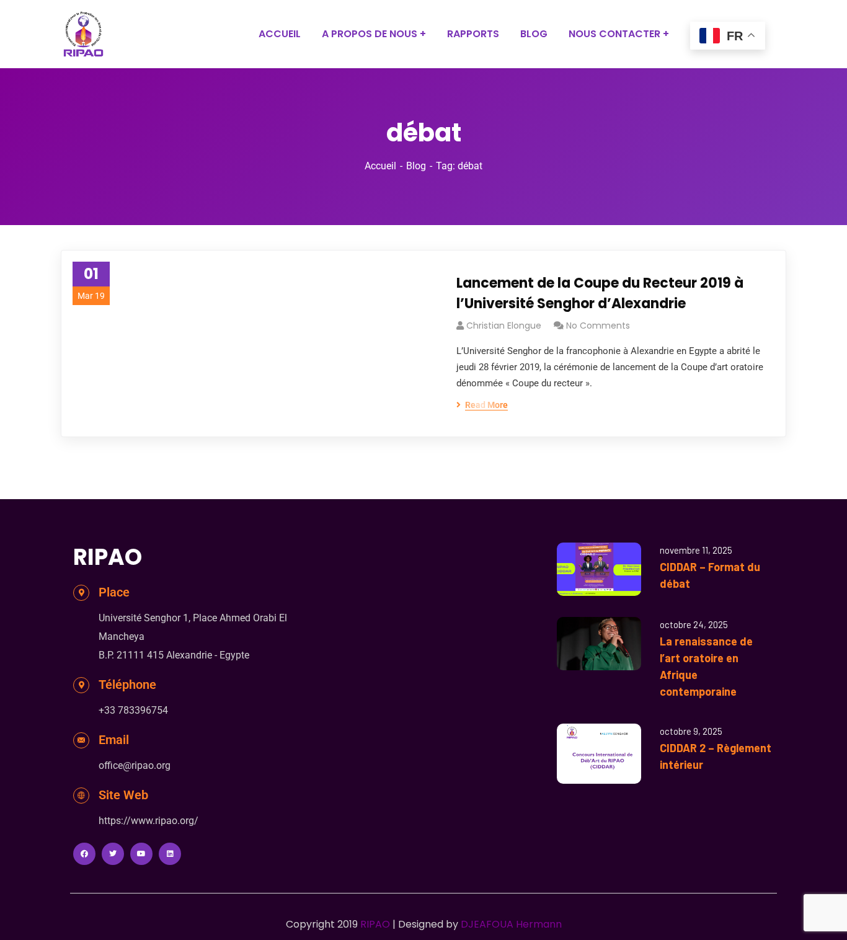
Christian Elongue (503, 325)
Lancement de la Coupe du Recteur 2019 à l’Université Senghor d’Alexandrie (599, 293)
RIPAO (375, 924)
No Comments (598, 325)
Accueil (380, 166)
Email (114, 739)
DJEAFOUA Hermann (511, 924)
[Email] (81, 740)
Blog (416, 166)
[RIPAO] (83, 34)
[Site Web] (81, 795)
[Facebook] (84, 854)
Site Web (123, 794)
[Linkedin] (170, 854)
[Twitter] (113, 854)
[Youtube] (141, 854)
